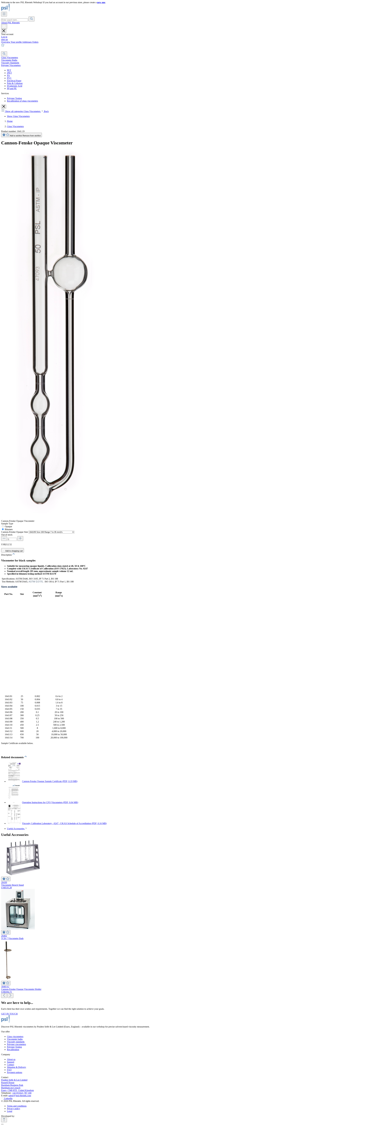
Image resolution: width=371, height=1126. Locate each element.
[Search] (31, 18)
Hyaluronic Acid (14, 86)
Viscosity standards (15, 1041)
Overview (6, 42)
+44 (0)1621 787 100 (21, 1093)
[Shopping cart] (3, 50)
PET (9, 70)
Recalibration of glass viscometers (22, 101)
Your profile (16, 42)
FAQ (9, 1070)
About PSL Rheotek (10, 22)
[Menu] (4, 14)
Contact (10, 1064)
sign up (4, 39)
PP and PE (12, 88)
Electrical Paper (14, 80)
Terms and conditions (17, 1106)
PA (8, 75)
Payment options (14, 1072)
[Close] (2, 1124)
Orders (35, 42)
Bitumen (9, 529)
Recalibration (13, 1049)
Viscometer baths (15, 1039)
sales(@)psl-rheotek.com (19, 1095)
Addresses (27, 42)
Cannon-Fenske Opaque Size (15, 532)
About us (11, 1059)
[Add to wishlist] (5, 879)
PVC (9, 78)
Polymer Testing (14, 98)
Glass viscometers (15, 1036)
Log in (4, 37)
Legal (9, 1111)
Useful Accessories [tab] (16, 828)
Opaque (8, 526)
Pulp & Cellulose (15, 83)
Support (10, 1062)
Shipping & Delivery (16, 1067)
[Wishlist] (2, 46)
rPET (9, 73)
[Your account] (4, 26)
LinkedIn (8, 1098)
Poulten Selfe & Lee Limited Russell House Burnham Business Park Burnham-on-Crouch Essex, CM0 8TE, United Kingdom (17, 1085)
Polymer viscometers (16, 1044)
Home (10, 121)
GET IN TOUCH (9, 1014)
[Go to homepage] (15, 10)
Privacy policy (13, 1108)
